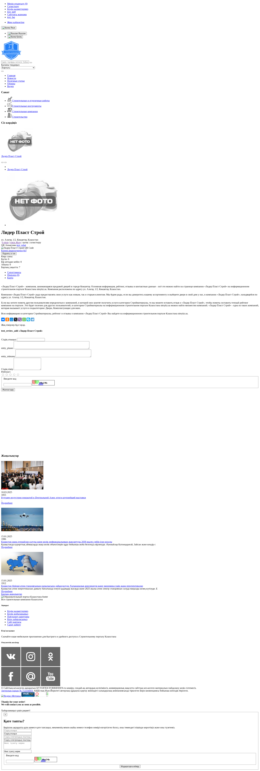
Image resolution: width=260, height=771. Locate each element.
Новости (11, 78)
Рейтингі (5, 372)
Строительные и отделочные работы (31, 100)
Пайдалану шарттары (18, 616)
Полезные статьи (16, 81)
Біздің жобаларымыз (17, 614)
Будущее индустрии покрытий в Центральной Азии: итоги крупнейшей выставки (43, 497)
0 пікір (5, 242)
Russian (22, 33)
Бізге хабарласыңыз (17, 619)
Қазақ (19, 37)
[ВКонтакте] (3, 319)
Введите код (10, 378)
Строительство (19, 117)
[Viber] (20, 319)
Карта (10, 277)
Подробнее (6, 503)
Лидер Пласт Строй (11, 156)
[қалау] (5, 162)
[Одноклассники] (7, 319)
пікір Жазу (15, 242)
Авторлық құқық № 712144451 (17, 690)
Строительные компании (25, 111)
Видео (10, 86)
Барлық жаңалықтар (11, 594)
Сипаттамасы (14, 272)
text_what (21, 245)
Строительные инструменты (26, 106)
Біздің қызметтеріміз (17, 611)
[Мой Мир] (11, 319)
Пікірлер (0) (13, 275)
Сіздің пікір (7, 369)
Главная (11, 75)
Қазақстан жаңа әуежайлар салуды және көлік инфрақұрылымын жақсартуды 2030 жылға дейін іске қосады (56, 541)
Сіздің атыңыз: (8, 339)
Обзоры (11, 83)
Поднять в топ (8, 253)
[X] (15, 319)
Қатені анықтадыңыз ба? (14, 250)
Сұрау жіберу (14, 624)
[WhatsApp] (24, 319)
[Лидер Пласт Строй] (33, 225)
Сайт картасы (14, 622)
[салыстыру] (2, 162)
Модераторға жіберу (130, 766)
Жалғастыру (8, 390)
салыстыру (35, 242)
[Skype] (28, 319)
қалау (25, 242)
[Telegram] (32, 319)
